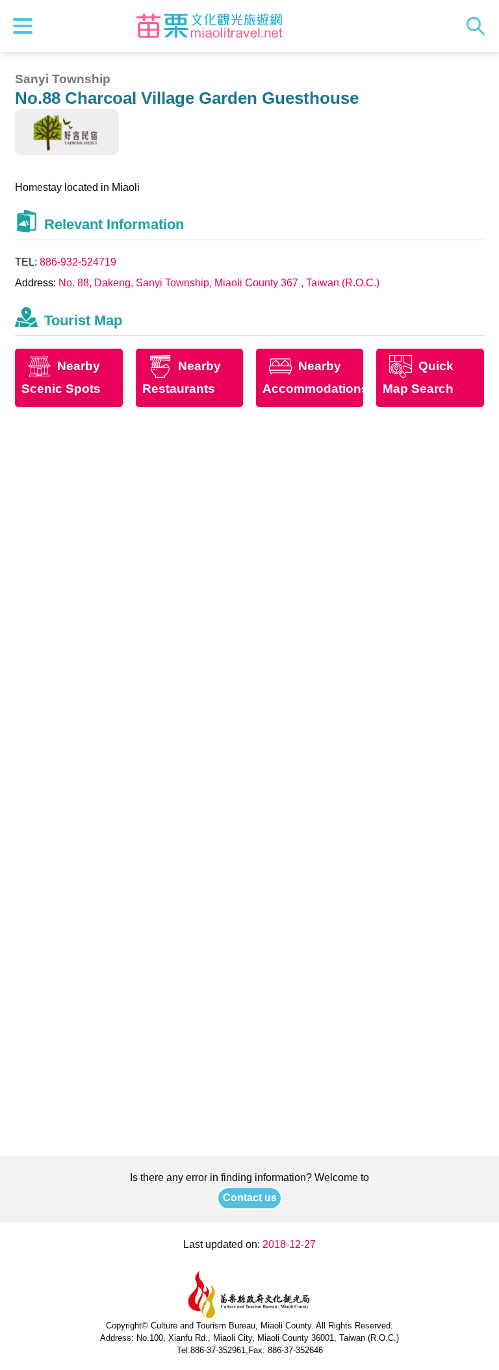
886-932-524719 (78, 262)
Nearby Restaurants (181, 378)
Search (479, 26)
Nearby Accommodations (312, 378)
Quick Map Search (418, 378)
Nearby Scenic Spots (61, 378)
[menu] (26, 26)
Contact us (250, 1197)
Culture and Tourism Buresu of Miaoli (210, 26)
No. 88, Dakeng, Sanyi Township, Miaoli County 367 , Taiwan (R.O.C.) (218, 282)
